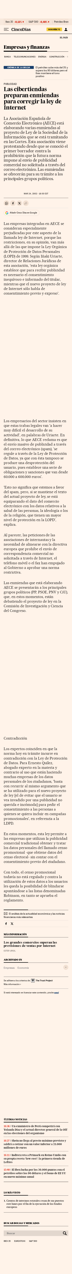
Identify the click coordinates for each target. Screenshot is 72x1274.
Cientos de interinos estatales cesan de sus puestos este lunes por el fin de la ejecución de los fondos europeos (35, 1203)
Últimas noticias (15, 1119)
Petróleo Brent (61, 22)
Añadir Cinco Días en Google (23, 212)
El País (63, 37)
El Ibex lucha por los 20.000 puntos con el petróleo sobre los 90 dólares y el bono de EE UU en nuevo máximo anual (35, 1173)
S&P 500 (33, 22)
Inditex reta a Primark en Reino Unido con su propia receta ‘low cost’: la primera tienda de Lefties (35, 1158)
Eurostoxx (19, 1241)
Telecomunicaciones (24, 57)
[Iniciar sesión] (65, 29)
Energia (42, 57)
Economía (23, 967)
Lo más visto (12, 1192)
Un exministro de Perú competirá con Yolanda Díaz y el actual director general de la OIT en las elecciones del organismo (35, 1129)
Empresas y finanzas (27, 47)
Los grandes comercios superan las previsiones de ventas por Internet (30, 944)
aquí (56, 992)
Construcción (56, 57)
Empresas (9, 967)
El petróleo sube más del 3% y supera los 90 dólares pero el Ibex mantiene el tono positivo (52, 72)
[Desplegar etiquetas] (65, 967)
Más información (12, 984)
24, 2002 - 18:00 (36, 193)
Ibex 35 (9, 22)
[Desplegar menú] (6, 29)
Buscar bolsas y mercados (21, 1223)
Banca (7, 57)
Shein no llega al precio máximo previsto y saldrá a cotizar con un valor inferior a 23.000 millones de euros (35, 1144)
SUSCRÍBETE (54, 29)
